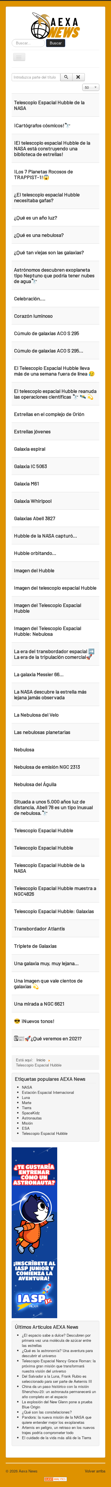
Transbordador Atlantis (39, 928)
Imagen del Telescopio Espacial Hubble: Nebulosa (47, 631)
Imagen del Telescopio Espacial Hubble (47, 608)
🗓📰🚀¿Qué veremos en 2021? (48, 1038)
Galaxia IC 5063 (30, 466)
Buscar (55, 43)
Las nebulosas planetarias (42, 732)
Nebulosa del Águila (35, 784)
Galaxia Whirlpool (33, 501)
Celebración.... (30, 298)
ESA (26, 1128)
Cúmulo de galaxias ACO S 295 (46, 333)
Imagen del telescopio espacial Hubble (55, 587)
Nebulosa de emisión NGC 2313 (47, 767)
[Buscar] (66, 77)
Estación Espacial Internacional (48, 1092)
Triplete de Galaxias (35, 946)
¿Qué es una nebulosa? (39, 235)
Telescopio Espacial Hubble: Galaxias (54, 911)
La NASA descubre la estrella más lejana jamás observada (50, 694)
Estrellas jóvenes (32, 431)
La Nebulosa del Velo (36, 714)
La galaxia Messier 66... (39, 674)
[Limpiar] (78, 77)
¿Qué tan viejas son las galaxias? (49, 252)
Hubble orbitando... (35, 553)
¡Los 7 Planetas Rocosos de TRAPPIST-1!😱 (43, 174)
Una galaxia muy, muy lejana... (46, 963)
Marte (26, 1102)
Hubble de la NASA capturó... (45, 535)
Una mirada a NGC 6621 (39, 1003)
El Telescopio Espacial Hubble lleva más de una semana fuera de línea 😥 (54, 371)
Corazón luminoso (33, 316)
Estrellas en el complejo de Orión (49, 414)
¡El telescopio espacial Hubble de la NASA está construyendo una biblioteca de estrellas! (52, 148)
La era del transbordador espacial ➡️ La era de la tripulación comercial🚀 (54, 654)
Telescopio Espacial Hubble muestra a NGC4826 (55, 891)
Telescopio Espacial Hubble (43, 830)
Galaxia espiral (29, 449)
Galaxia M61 (26, 483)
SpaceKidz (31, 1112)
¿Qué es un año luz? (35, 217)
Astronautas (32, 1118)
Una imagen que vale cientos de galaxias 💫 (48, 983)
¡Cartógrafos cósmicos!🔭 (42, 125)
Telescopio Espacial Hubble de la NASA (49, 105)
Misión (27, 1123)
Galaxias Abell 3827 (34, 518)
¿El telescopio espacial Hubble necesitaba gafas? (47, 197)
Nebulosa (24, 749)
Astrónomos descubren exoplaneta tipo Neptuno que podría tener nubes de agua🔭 (54, 275)
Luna (26, 1097)
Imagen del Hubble (34, 570)
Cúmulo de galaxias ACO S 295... (48, 350)
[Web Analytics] (55, 1478)
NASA (27, 1087)
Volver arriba (95, 1471)
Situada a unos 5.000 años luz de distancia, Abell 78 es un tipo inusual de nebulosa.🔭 (53, 807)
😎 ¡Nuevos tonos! (34, 1021)
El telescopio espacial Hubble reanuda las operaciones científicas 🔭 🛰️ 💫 (55, 394)
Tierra (26, 1107)
